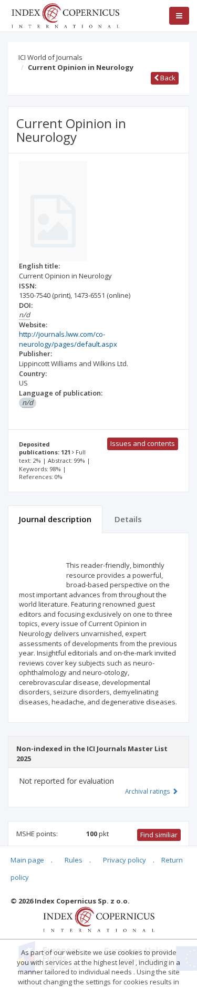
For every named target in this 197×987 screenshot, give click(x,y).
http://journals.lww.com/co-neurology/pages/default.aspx (68, 339)
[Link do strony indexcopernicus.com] (98, 918)
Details (128, 519)
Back (167, 77)
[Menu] (179, 16)
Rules (73, 860)
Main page (27, 860)
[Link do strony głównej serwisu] (65, 14)
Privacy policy (124, 860)
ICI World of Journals (50, 57)
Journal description (55, 519)
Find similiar (159, 834)
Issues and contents (142, 443)
